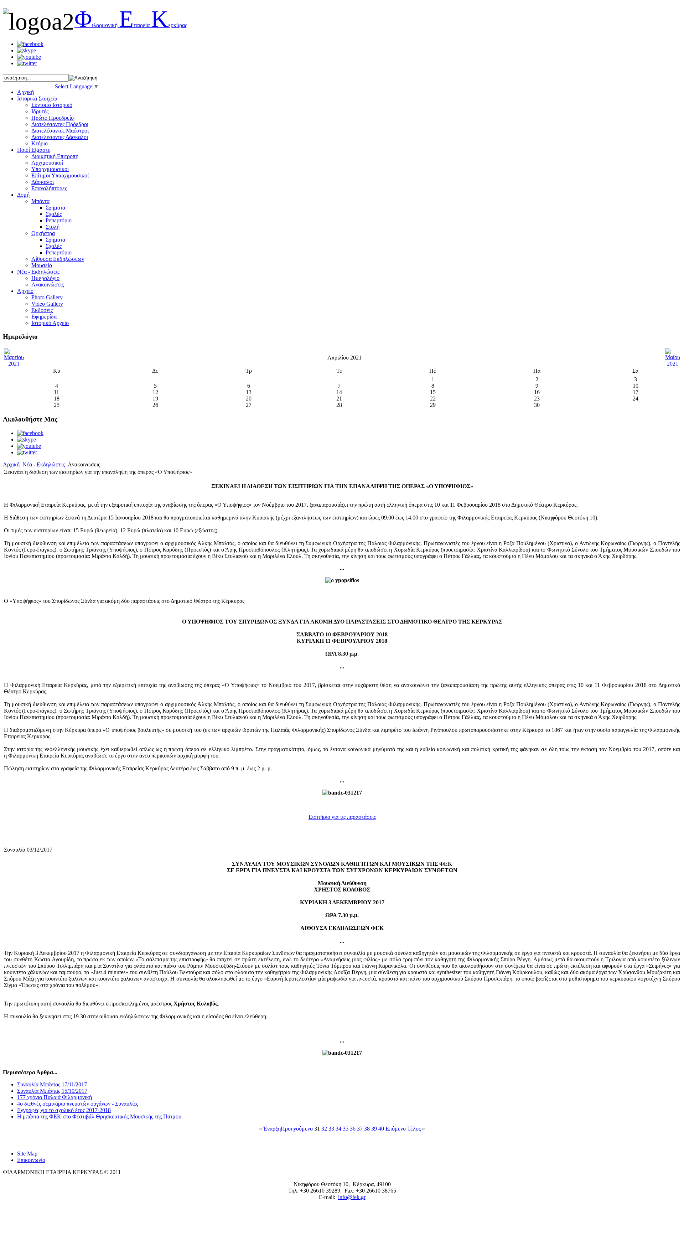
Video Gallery (47, 304)
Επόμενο (395, 1129)
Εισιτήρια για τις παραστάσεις (342, 817)
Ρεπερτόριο (59, 220)
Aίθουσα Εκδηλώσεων (57, 259)
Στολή (52, 227)
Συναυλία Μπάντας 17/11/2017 (52, 1084)
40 (381, 1129)
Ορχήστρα (43, 233)
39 (374, 1129)
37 (360, 1129)
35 (345, 1129)
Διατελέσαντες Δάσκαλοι (59, 137)
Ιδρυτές (39, 111)
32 (324, 1129)
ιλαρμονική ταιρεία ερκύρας (130, 25)
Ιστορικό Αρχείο (50, 323)
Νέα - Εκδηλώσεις (43, 464)
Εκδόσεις (42, 310)
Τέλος (414, 1129)
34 (338, 1129)
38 (367, 1129)
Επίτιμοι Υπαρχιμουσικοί (60, 175)
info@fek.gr (352, 1197)
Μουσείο (41, 265)
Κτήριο (39, 143)
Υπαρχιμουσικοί (50, 169)
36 (353, 1129)
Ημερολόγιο (45, 278)
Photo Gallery (47, 297)
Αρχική (11, 464)
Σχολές (54, 214)
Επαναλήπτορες (49, 188)
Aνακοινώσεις (47, 284)
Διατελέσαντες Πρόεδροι (59, 124)
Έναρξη (272, 1129)
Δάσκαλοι (42, 182)
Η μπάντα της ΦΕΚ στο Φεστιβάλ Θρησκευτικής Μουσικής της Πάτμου (99, 1116)
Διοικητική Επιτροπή (54, 156)
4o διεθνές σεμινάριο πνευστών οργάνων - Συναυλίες (77, 1104)
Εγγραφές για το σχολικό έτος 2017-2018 (64, 1110)
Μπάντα (40, 201)
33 (331, 1129)
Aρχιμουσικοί (47, 163)
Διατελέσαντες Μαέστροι (60, 131)
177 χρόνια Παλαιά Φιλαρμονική (54, 1097)
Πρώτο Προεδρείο (52, 118)
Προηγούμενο (297, 1129)
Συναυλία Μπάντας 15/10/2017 (52, 1091)
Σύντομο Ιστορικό (51, 105)
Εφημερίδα (44, 317)
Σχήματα (55, 208)
